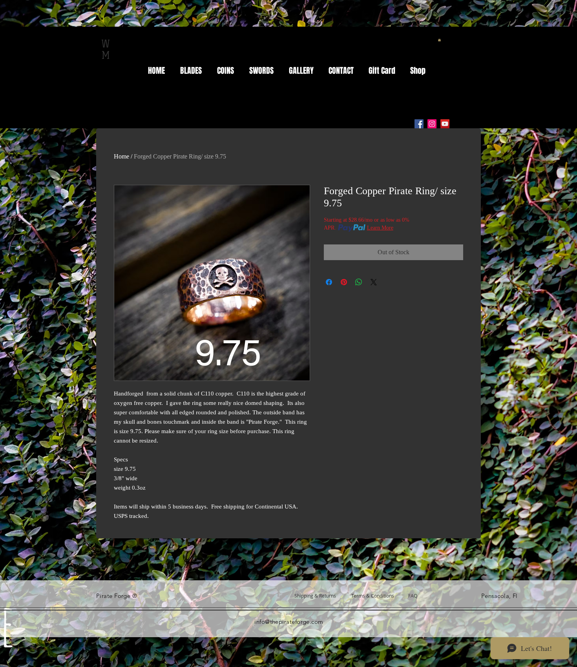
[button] (439, 39)
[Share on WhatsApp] (358, 282)
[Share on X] (373, 282)
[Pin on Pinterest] (344, 282)
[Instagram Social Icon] (431, 123)
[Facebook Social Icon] (419, 123)
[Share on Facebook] (329, 282)
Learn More (380, 228)
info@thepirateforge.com (288, 621)
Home (121, 156)
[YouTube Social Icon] (444, 123)
